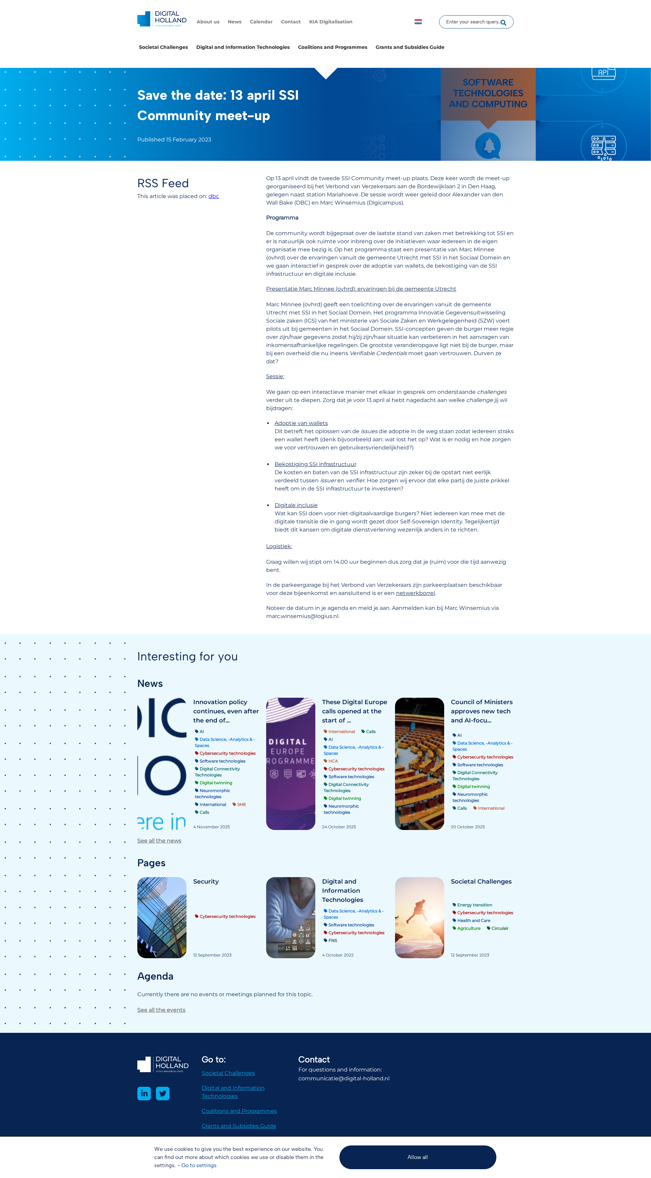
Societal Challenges (163, 47)
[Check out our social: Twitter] (163, 1093)
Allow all (418, 1157)
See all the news (159, 840)
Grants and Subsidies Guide (410, 47)
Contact (291, 22)
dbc (214, 196)
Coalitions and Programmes (332, 47)
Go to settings (199, 1165)
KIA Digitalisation (331, 22)
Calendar (261, 22)
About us (208, 22)
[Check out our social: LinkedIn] (144, 1093)
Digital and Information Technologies (243, 47)
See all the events (161, 1010)
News (234, 22)
